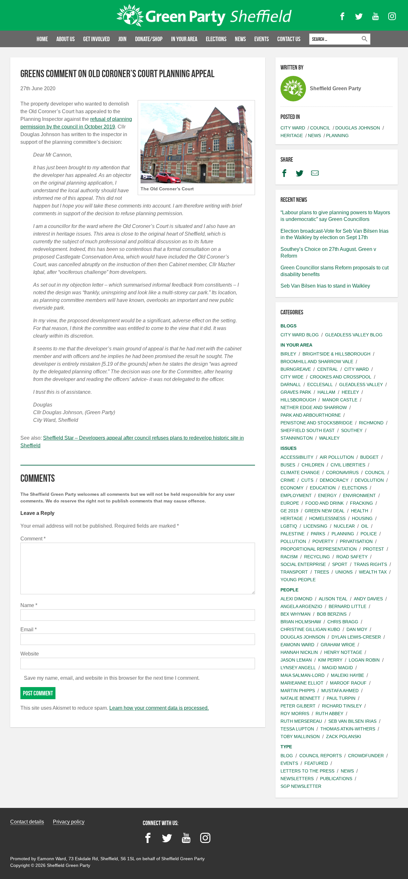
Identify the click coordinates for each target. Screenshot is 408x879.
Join (122, 38)
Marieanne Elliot (302, 682)
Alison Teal (333, 598)
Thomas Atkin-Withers (347, 728)
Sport (339, 564)
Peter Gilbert (298, 705)
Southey (351, 430)
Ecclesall (320, 384)
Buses (287, 464)
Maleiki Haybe (347, 675)
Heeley (350, 392)
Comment (33, 538)
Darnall (290, 384)
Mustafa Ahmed (340, 690)
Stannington (296, 438)
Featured (316, 763)
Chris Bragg (342, 621)
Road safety (352, 556)
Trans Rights (370, 564)
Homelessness (327, 518)
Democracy (334, 480)
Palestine (292, 533)
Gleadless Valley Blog (353, 334)
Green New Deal (325, 510)
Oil (364, 526)
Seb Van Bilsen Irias (352, 721)
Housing (362, 518)
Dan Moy (356, 629)
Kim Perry (330, 660)
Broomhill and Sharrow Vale (316, 361)
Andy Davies (368, 598)
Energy (327, 495)
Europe (289, 503)
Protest (373, 549)
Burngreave (295, 369)
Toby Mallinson (300, 736)
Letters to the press (307, 770)
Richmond (371, 422)
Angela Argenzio (301, 606)
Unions (344, 572)
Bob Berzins (331, 614)
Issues (288, 448)
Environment (359, 495)
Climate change (300, 472)
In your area (184, 38)
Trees (321, 572)
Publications (336, 778)
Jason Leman (296, 660)
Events (261, 38)
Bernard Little (347, 606)
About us (65, 38)
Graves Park (295, 392)
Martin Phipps (297, 690)
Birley (288, 353)
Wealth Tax (373, 572)
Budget (369, 457)
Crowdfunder (366, 755)
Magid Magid (337, 667)
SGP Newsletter (300, 786)
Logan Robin (364, 660)
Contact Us (288, 38)
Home (42, 38)
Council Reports (320, 755)
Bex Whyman (295, 614)
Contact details (27, 821)
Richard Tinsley (342, 705)
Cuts (307, 480)
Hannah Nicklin (299, 652)
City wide (291, 376)
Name (28, 605)
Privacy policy (68, 821)
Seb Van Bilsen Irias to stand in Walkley (325, 286)
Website (29, 653)
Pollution (293, 541)
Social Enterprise (303, 564)
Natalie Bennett (300, 698)
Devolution (369, 480)
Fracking (361, 503)
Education (323, 487)
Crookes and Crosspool (340, 376)
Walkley (329, 438)
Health (359, 510)
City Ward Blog (299, 334)
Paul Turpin (341, 698)
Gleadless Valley (361, 384)
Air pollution (337, 457)
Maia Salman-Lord (302, 675)
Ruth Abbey (329, 713)
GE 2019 (289, 510)
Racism (289, 556)
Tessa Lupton (297, 728)
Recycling (317, 556)
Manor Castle (339, 399)
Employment (296, 495)
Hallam (326, 392)
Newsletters (297, 778)
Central (327, 369)
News (240, 38)
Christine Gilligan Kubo (310, 629)
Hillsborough (298, 399)
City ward (292, 127)
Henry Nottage (343, 652)
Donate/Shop (149, 38)
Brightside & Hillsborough (336, 353)
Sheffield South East (307, 430)
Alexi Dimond (296, 598)
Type (286, 746)
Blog (286, 755)
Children (313, 464)
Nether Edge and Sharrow (313, 407)
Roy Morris (294, 713)
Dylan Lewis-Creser (356, 637)
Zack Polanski (343, 736)
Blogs (288, 325)
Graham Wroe (338, 644)
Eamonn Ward (297, 644)
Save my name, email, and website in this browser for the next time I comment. (112, 678)
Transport (294, 572)
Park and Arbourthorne (310, 415)
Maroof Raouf (348, 682)
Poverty (322, 541)
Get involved (96, 38)
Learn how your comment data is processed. (159, 708)
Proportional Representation (318, 549)
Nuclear (344, 526)
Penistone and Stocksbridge (316, 422)
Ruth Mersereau (301, 721)
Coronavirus (342, 472)
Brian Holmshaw (300, 621)
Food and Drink (324, 503)
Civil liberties (348, 464)
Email (28, 629)
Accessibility (296, 457)
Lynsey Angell (298, 667)
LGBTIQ (288, 526)
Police (369, 533)
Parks (318, 533)
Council (320, 127)
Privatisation (356, 541)
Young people (298, 579)
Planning (337, 135)
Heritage (291, 135)
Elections (216, 38)
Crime (287, 480)
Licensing (315, 526)
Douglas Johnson (357, 127)
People (289, 589)
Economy (291, 487)
